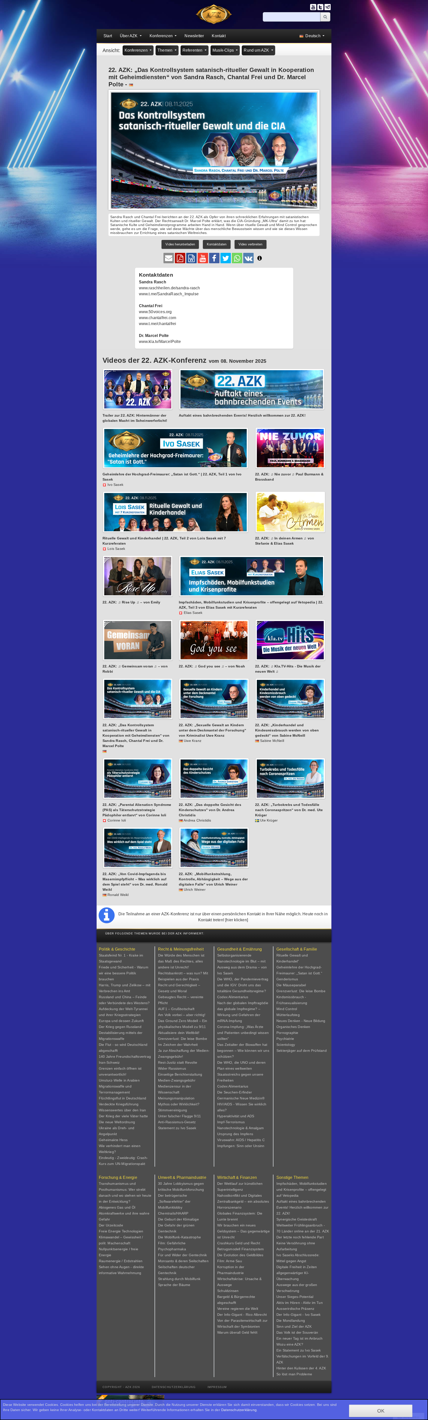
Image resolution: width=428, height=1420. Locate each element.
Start (108, 36)
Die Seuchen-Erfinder (234, 1092)
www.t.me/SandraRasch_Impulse (169, 294)
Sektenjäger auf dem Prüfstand (301, 1051)
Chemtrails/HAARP (173, 1213)
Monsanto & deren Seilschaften (183, 1261)
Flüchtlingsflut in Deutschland (122, 1098)
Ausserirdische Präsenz (295, 1309)
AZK (308, 1326)
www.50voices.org (155, 312)
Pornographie (287, 1033)
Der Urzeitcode (111, 1225)
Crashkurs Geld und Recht (238, 1243)
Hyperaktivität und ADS (235, 1116)
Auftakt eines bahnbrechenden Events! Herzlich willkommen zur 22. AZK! (302, 1207)
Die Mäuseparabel (291, 985)
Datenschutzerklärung (174, 1387)
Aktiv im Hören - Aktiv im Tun (299, 1303)
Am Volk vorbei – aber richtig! (181, 1015)
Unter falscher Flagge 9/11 (179, 1116)
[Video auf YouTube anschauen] (203, 258)
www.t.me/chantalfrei (157, 324)
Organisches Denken (293, 1027)
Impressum (217, 1387)
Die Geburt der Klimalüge (178, 1219)
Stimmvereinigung (172, 1110)
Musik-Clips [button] (224, 50)
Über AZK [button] (129, 36)
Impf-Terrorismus (231, 1122)
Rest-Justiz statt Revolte (177, 1062)
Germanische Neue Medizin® (241, 1098)
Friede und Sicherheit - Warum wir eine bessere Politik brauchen (123, 973)
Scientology (285, 1045)
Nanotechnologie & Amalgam (240, 1128)
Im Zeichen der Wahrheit (178, 1045)
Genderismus (287, 979)
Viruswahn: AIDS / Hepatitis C (241, 1140)
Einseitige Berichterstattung (180, 1074)
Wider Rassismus (172, 1068)
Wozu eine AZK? (289, 1344)
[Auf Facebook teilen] (214, 258)
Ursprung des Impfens (235, 1134)
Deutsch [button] (312, 36)
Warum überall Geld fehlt (237, 1332)
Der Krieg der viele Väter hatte (123, 1116)
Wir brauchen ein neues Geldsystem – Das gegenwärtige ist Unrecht (243, 1231)
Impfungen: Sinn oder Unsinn (240, 1146)
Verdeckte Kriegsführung (119, 1104)
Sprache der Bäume (174, 1285)
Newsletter (194, 36)
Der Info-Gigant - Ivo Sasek (298, 1315)
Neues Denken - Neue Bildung (300, 1021)
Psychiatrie (285, 1039)
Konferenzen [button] (162, 36)
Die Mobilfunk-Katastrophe (179, 1237)
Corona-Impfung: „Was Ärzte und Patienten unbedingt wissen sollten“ (243, 1033)
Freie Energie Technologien (121, 1231)
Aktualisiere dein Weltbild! (178, 1033)
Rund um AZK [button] (257, 50)
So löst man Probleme (294, 1374)
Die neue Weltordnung (117, 1122)
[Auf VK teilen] (248, 258)
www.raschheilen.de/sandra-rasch (169, 288)
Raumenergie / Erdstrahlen (120, 1261)
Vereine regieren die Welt (237, 1309)
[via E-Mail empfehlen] (168, 258)
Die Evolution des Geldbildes (240, 1255)
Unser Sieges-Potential (294, 1297)
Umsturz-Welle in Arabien (119, 1080)
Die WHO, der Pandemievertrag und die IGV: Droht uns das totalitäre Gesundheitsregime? (242, 985)
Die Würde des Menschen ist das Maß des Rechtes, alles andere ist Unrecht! (181, 961)
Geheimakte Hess (113, 1140)
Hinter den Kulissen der (295, 1368)
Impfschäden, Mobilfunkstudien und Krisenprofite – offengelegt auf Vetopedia (301, 1189)
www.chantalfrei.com (157, 318)
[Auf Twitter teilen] (225, 258)
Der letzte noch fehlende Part (300, 1237)
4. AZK (320, 1368)
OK (380, 1411)
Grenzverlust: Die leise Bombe (182, 1039)
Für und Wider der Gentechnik (182, 1255)
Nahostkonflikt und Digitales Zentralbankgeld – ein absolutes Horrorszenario (243, 1201)
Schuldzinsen (228, 1291)
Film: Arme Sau (229, 1261)
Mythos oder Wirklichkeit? (178, 1104)
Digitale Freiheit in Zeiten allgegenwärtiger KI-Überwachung (296, 1273)
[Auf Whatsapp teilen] (237, 258)
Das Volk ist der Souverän (297, 1332)
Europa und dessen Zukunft (121, 1021)
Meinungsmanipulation (176, 1098)
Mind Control (286, 1009)
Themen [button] (165, 50)
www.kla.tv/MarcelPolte (160, 341)
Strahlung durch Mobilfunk (179, 1279)
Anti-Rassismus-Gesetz (177, 1122)
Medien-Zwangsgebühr (176, 1080)
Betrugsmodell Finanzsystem (240, 1249)
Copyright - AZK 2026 (121, 1387)
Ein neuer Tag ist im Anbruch (299, 1338)
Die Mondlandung (290, 1320)
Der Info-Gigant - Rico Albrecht (242, 1315)
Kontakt (218, 36)
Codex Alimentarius (232, 997)
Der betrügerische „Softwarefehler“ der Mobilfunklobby (174, 1201)
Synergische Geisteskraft (296, 1219)
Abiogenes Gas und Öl (117, 1207)
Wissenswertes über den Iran (122, 1110)
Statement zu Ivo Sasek (177, 1128)
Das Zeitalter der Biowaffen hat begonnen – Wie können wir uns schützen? (243, 1050)
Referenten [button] (193, 50)
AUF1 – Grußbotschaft (176, 1009)
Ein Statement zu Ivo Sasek (298, 1350)
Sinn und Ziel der (290, 1326)
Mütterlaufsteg (288, 1015)
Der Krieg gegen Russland (120, 1027)
